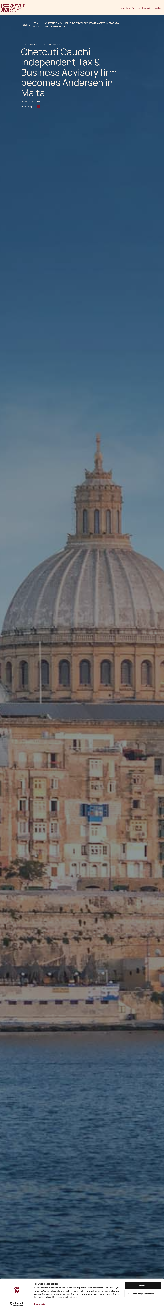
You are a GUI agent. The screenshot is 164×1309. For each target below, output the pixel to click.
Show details (39, 1304)
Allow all (142, 1285)
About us (125, 8)
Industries (147, 8)
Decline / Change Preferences (141, 1293)
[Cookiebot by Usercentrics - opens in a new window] (16, 1304)
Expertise (136, 8)
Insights (157, 8)
